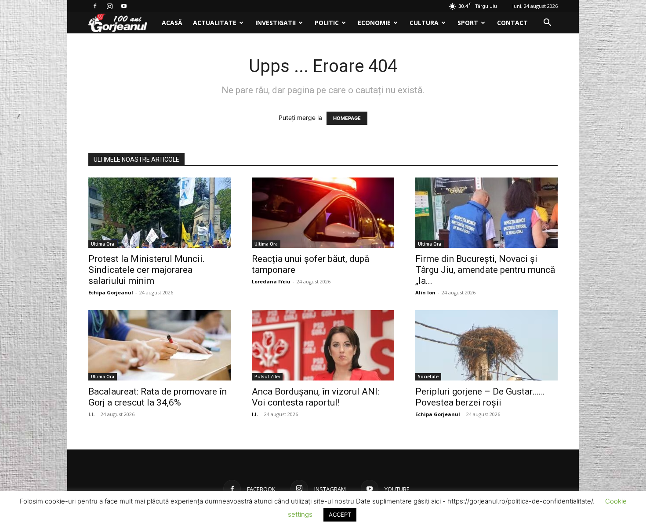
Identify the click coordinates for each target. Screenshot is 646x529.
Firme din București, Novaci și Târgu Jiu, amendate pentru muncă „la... (485, 270)
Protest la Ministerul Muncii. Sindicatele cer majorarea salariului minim (146, 270)
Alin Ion (425, 292)
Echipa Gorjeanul (110, 292)
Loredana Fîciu (271, 281)
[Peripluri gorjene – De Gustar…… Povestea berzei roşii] (486, 345)
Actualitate (214, 22)
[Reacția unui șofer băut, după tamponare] (323, 213)
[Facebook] (95, 6)
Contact (512, 22)
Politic (327, 22)
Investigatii (275, 22)
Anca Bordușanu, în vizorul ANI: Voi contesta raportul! (315, 397)
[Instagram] (109, 6)
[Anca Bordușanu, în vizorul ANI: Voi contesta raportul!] (323, 345)
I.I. (91, 414)
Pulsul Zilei (267, 376)
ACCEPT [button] (340, 514)
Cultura (424, 22)
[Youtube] (124, 6)
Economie (374, 22)
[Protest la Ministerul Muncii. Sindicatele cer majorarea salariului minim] (159, 213)
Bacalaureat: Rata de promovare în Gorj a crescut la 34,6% (157, 397)
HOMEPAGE (347, 118)
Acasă (172, 22)
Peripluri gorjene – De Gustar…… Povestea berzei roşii (479, 397)
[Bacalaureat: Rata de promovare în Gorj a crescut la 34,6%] (159, 345)
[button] (547, 23)
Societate (428, 376)
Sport (467, 22)
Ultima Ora (102, 244)
